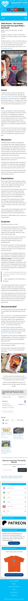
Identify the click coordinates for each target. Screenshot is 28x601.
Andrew (3, 477)
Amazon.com (5, 537)
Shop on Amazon (14, 543)
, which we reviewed (9, 96)
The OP (20, 477)
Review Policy (14, 592)
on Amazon (9, 350)
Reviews (14, 583)
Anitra (6, 477)
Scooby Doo (4, 247)
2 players (5, 476)
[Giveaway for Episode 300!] (6, 430)
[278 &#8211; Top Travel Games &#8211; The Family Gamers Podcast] (18, 430)
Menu (3, 18)
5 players (20, 476)
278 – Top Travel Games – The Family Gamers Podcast (18, 436)
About (14, 589)
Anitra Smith (14, 30)
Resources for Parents (14, 586)
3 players (10, 476)
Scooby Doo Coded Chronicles (9, 333)
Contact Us (14, 595)
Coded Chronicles (13, 477)
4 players (15, 476)
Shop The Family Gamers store (14, 574)
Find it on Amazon (7, 411)
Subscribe (22, 470)
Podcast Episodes (14, 581)
